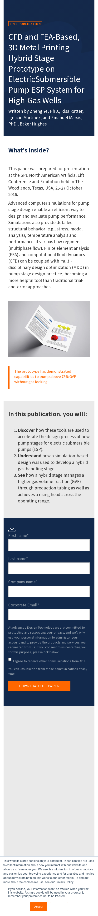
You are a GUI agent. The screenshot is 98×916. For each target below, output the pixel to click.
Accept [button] (38, 906)
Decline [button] (59, 906)
